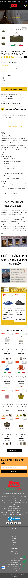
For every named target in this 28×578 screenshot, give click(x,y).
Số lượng (3, 80)
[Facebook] (7, 523)
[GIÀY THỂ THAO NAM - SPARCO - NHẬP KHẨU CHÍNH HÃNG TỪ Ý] (12, 300)
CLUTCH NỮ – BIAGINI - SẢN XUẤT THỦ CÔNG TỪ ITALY (7, 378)
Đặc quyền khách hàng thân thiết (14, 570)
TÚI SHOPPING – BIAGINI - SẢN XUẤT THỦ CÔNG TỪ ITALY (7, 406)
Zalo (25, 563)
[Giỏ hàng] (25, 6)
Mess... (24, 568)
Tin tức (14, 534)
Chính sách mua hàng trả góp (14, 568)
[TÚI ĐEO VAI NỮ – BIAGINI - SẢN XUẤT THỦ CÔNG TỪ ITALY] (7, 339)
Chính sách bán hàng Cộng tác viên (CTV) (14, 558)
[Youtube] (15, 523)
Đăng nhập (14, 538)
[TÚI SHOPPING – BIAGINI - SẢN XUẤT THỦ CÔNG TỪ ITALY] (7, 396)
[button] (3, 47)
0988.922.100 (16, 506)
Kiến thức (14, 536)
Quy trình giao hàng (14, 562)
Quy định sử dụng (14, 556)
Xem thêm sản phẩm (14, 450)
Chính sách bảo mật (14, 553)
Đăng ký (14, 471)
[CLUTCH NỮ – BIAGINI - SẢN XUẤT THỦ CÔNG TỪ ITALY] (7, 368)
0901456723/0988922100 (15, 109)
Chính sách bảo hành (14, 555)
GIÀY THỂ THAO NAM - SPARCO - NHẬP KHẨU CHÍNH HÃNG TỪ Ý (12, 310)
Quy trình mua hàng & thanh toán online (14, 564)
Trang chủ (14, 531)
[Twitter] (11, 523)
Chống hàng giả (14, 551)
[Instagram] (19, 523)
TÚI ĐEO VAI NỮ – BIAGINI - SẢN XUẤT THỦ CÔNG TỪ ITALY (7, 349)
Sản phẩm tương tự (14, 330)
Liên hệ (14, 544)
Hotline (24, 559)
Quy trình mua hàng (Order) (14, 566)
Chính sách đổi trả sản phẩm (14, 560)
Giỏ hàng (14, 542)
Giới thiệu (14, 533)
